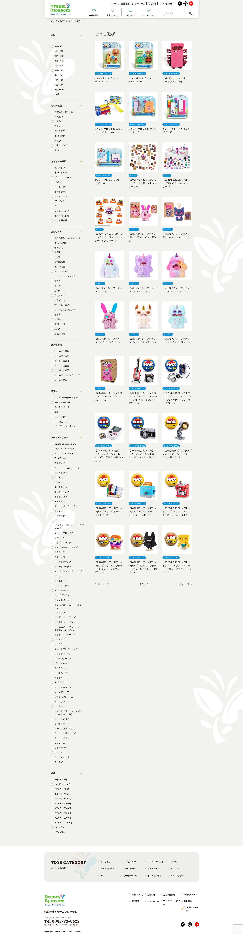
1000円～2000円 (62, 784)
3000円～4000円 (62, 794)
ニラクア (58, 762)
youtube (191, 3)
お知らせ (151, 894)
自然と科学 (59, 295)
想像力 (57, 281)
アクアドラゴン (61, 472)
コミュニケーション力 (65, 276)
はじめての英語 (61, 370)
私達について (137, 894)
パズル (57, 182)
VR (55, 206)
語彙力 (57, 290)
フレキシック (60, 668)
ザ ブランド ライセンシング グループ (69, 527)
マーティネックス (62, 687)
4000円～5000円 (62, 798)
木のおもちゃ (60, 172)
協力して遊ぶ (60, 145)
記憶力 (57, 329)
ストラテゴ (59, 557)
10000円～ (59, 827)
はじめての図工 (61, 380)
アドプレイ (59, 463)
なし (56, 41)
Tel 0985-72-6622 (62, 921)
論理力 (57, 252)
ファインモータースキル (66, 397)
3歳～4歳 (59, 60)
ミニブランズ (60, 701)
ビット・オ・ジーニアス (66, 634)
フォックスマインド (63, 653)
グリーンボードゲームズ (66, 506)
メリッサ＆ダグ (61, 719)
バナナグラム (60, 612)
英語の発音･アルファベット (67, 238)
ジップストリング (62, 542)
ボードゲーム (60, 191)
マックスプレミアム (63, 696)
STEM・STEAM (62, 402)
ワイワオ (58, 752)
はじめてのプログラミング (67, 375)
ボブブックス (60, 682)
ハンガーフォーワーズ (65, 617)
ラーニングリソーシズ (65, 733)
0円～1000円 (60, 779)
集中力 (57, 314)
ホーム (115, 3)
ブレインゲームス (62, 658)
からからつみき (61, 491)
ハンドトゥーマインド (65, 622)
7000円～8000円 (62, 813)
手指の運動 (59, 135)
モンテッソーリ (61, 407)
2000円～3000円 (62, 789)
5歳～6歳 (58, 70)
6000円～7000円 (62, 808)
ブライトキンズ (61, 663)
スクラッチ (59, 552)
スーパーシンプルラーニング (68, 571)
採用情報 (152, 3)
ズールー (58, 576)
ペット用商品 (60, 220)
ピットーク (59, 639)
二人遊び (58, 121)
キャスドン (59, 501)
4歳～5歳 (58, 65)
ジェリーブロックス (63, 533)
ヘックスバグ (60, 673)
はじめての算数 (61, 351)
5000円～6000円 (62, 803)
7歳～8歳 (58, 80)
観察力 (57, 257)
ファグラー (59, 644)
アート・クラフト (62, 187)
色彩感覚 (58, 247)
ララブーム (59, 742)
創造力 (57, 285)
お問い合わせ (165, 3)
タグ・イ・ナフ (61, 585)
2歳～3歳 (58, 56)
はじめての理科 (61, 356)
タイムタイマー (61, 580)
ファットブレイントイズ (66, 649)
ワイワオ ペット (62, 757)
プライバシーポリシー (172, 903)
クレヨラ (58, 511)
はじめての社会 (61, 360)
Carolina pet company (65, 444)
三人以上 (58, 126)
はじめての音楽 (61, 365)
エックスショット (62, 487)
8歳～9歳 (58, 84)
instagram (185, 3)
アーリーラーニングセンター (68, 467)
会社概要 (125, 3)
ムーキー (58, 706)
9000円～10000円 (63, 822)
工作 (56, 150)
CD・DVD (59, 201)
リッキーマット (61, 747)
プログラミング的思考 (65, 309)
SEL (56, 412)
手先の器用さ (60, 242)
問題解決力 (59, 300)
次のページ (183, 584)
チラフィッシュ (61, 590)
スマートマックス (62, 566)
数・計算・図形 (61, 305)
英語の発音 (59, 266)
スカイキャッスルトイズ (66, 547)
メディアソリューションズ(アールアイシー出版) (68, 713)
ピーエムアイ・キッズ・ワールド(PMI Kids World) (68, 628)
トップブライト (61, 595)
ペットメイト (60, 677)
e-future (58, 482)
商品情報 (64, 21)
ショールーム (138, 3)
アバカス (58, 477)
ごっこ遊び (59, 131)
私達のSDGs (189, 894)
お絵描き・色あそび (63, 111)
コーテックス (60, 515)
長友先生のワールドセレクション (68, 606)
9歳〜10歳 (59, 89)
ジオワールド (60, 537)
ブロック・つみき (62, 177)
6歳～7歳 (58, 75)
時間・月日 (59, 324)
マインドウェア (61, 692)
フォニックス (60, 416)
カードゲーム (60, 196)
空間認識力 (59, 262)
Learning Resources (64, 448)
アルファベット (61, 271)
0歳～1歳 (58, 46)
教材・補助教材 (61, 215)
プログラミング (61, 210)
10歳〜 (57, 94)
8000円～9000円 (62, 817)
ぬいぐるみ (59, 167)
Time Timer (60, 458)
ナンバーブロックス (63, 453)
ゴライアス (59, 520)
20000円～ (59, 832)
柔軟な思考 (59, 333)
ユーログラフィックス (65, 728)
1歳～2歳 (58, 51)
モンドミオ (59, 723)
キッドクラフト (61, 496)
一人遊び (58, 116)
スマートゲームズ (62, 561)
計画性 (57, 319)
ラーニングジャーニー (65, 738)
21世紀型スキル (61, 421)
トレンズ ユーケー (63, 600)
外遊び (57, 140)
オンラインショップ (191, 909)
